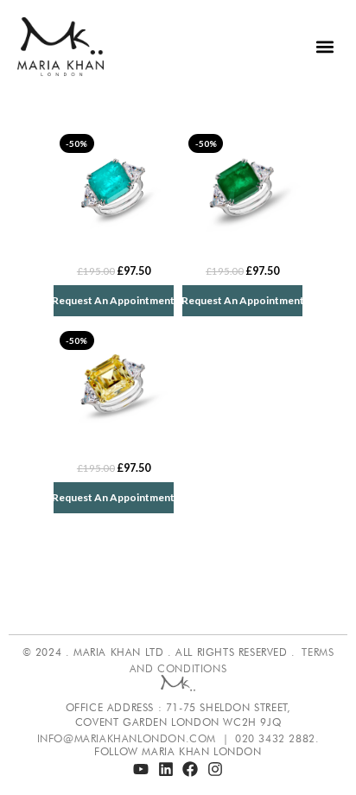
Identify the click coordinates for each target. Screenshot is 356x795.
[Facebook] (190, 769)
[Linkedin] (165, 769)
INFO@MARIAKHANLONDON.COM (126, 738)
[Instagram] (215, 769)
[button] (324, 47)
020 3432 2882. (277, 738)
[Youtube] (140, 769)
